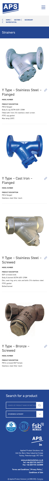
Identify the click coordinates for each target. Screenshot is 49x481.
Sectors (17, 20)
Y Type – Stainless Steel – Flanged (22, 92)
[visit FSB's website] (36, 427)
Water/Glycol (11, 22)
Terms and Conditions (20, 469)
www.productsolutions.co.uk (32, 460)
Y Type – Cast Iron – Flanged (17, 180)
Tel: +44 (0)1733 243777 (33, 462)
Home (8, 20)
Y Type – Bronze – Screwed (15, 348)
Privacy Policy (36, 469)
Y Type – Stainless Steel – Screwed (22, 260)
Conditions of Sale (36, 472)
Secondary (29, 20)
